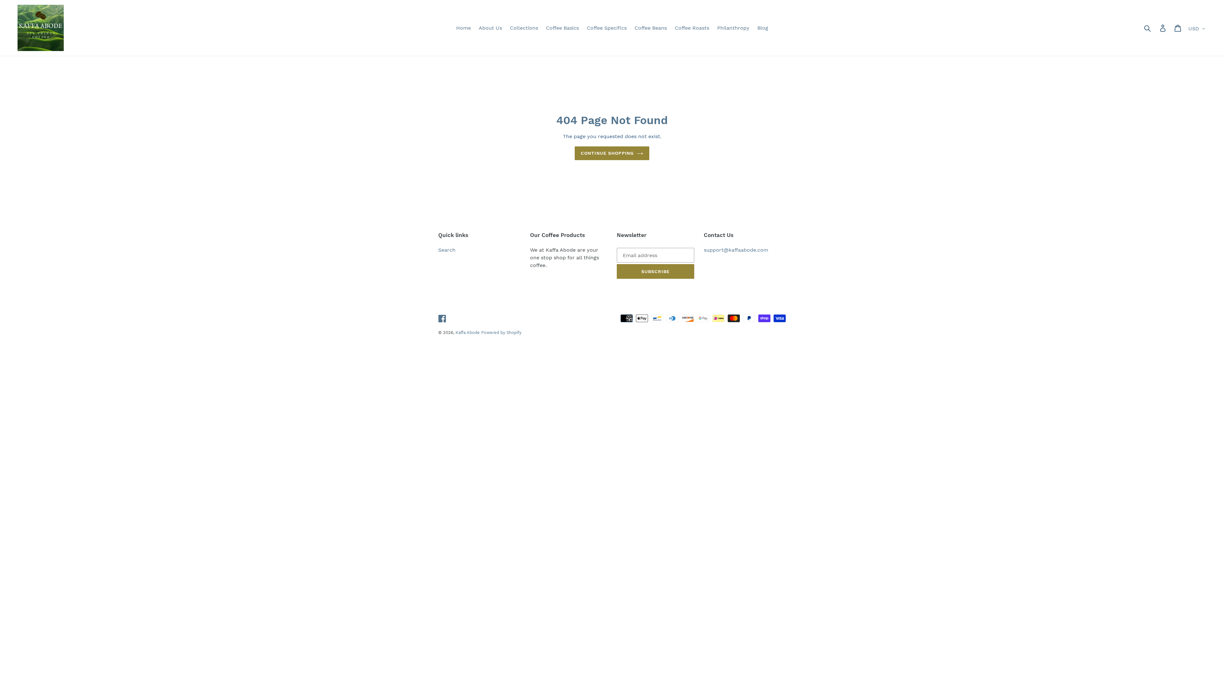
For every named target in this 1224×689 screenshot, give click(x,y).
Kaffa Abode (467, 332)
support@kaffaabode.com (736, 250)
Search (446, 250)
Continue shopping (607, 153)
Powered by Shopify (501, 332)
